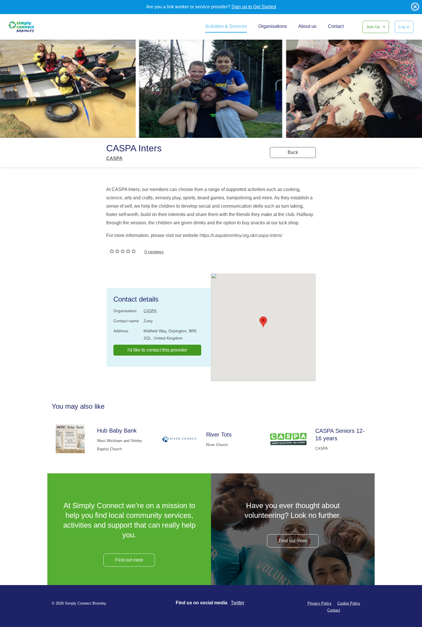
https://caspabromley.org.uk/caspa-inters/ (241, 235)
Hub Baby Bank (117, 430)
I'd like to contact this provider (157, 350)
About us (307, 26)
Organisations (272, 26)
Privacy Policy (319, 603)
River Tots (219, 434)
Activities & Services (226, 26)
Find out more (129, 559)
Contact (336, 26)
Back (293, 152)
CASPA (114, 158)
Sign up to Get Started (253, 6)
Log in (404, 26)
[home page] (28, 26)
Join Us (373, 26)
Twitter (237, 602)
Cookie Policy (348, 603)
